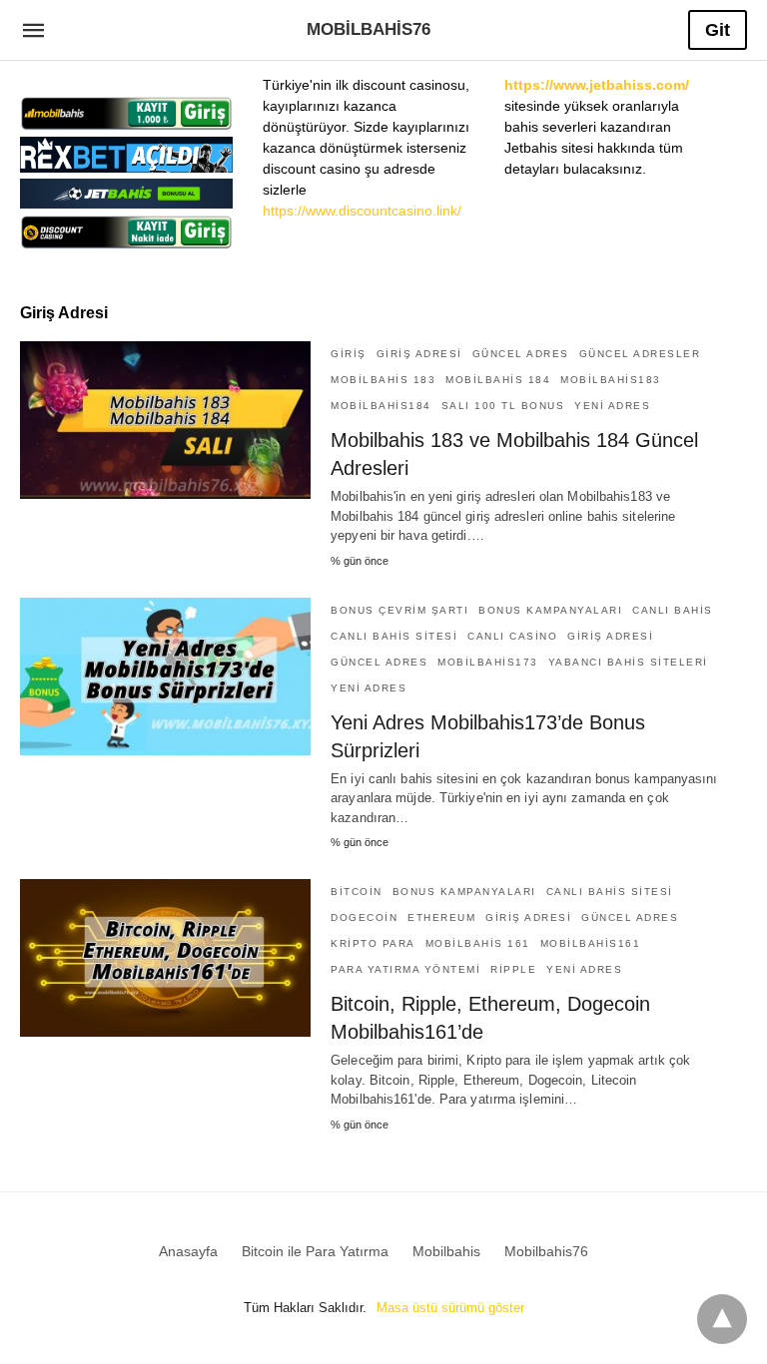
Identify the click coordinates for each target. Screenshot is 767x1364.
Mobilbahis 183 (383, 379)
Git (717, 30)
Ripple (513, 969)
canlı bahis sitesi (394, 636)
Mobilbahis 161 (477, 943)
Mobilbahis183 (610, 379)
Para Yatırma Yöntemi (405, 969)
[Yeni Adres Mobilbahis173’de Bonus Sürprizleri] (165, 676)
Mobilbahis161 (590, 943)
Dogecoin (364, 917)
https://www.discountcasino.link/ (362, 211)
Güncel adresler (640, 353)
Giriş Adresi (419, 353)
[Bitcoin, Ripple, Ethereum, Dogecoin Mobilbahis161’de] (165, 958)
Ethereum (441, 917)
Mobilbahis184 (381, 405)
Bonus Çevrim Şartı (399, 610)
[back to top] (722, 1319)
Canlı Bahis (672, 610)
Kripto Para (373, 943)
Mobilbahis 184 (497, 379)
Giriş (349, 353)
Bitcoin (357, 891)
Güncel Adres (520, 353)
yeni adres (612, 405)
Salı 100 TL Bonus (503, 405)
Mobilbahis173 (487, 662)
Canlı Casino (512, 636)
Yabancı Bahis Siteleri (628, 662)
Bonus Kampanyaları (550, 610)
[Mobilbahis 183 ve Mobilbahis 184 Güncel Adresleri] (165, 420)
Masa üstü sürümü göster (450, 1307)
